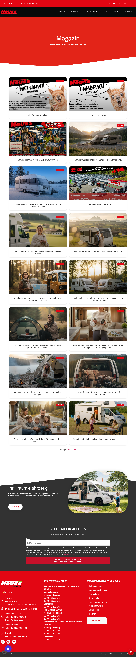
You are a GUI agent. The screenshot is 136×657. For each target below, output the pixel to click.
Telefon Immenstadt (14, 613)
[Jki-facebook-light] (3, 642)
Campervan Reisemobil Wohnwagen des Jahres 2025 (98, 160)
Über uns (105, 11)
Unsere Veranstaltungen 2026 (98, 204)
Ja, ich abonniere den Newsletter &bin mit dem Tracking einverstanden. (68, 560)
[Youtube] (14, 642)
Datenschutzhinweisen (71, 554)
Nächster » (73, 450)
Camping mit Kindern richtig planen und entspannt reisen (98, 439)
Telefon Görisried (13, 624)
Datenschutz (14, 654)
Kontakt (116, 11)
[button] (4, 652)
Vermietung (75, 11)
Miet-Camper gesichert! (37, 115)
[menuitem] (125, 3)
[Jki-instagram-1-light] (8, 642)
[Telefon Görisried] (2, 626)
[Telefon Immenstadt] (2, 616)
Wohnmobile (129, 11)
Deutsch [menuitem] (8, 592)
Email (28, 539)
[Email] (2, 634)
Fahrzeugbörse (61, 11)
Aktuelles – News (98, 115)
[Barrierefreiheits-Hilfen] (131, 652)
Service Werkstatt (91, 11)
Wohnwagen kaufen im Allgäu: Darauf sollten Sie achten (98, 251)
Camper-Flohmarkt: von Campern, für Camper (37, 160)
